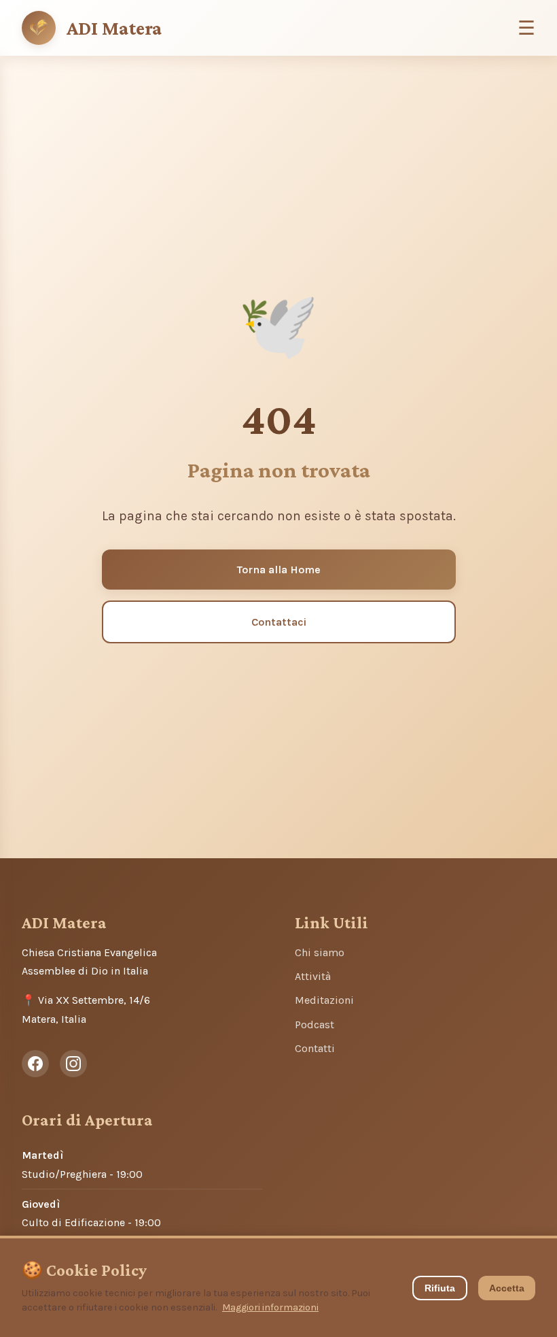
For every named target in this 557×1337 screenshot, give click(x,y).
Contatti (315, 1048)
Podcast (314, 1024)
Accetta (506, 1288)
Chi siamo (319, 952)
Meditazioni (324, 1000)
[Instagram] (73, 1063)
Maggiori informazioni (270, 1307)
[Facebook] (35, 1063)
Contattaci (278, 621)
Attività (313, 976)
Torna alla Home (279, 569)
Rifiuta (440, 1288)
